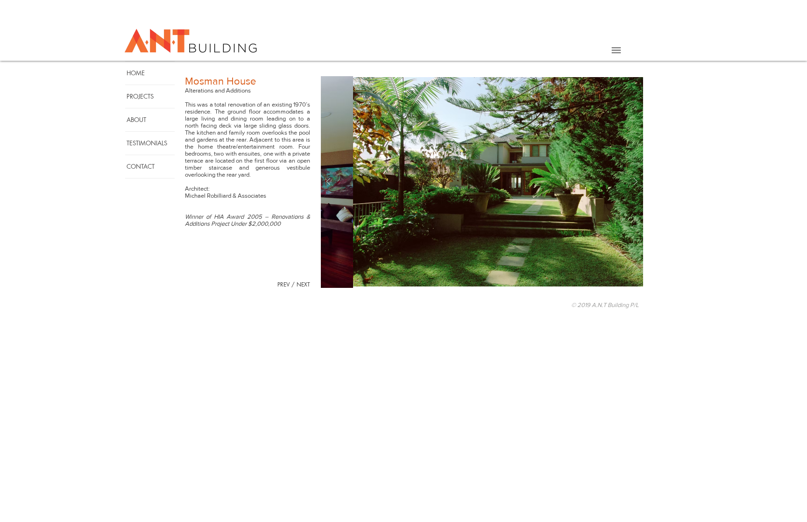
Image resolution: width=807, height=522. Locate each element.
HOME (136, 73)
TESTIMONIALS (147, 143)
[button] (616, 50)
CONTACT (141, 166)
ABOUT (136, 119)
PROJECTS (140, 96)
